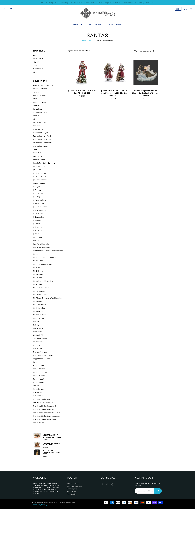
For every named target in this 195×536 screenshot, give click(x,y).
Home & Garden (39, 159)
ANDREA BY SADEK (40, 89)
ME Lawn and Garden (41, 288)
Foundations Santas (40, 146)
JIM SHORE (37, 170)
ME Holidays (37, 278)
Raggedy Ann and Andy (42, 359)
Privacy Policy (71, 494)
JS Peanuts (37, 220)
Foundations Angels (40, 132)
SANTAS (91, 41)
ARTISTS (36, 55)
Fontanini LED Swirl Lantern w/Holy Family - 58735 (51, 452)
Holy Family (37, 156)
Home (84, 41)
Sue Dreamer (38, 396)
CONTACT (37, 65)
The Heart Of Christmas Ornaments (46, 416)
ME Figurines (38, 274)
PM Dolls (36, 345)
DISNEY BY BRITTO (40, 122)
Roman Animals (39, 369)
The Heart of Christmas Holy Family (46, 413)
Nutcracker (37, 332)
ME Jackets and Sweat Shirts (43, 281)
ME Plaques (37, 301)
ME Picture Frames (40, 294)
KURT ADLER (38, 240)
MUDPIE (36, 321)
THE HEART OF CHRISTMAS (43, 402)
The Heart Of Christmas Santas (45, 419)
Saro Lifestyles (38, 389)
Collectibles (37, 109)
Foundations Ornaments (42, 143)
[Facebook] (102, 484)
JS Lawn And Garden (41, 207)
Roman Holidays (39, 375)
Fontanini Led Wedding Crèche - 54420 (51, 444)
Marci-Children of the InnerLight (45, 257)
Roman (35, 362)
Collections (94, 24)
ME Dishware (38, 271)
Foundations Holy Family (42, 136)
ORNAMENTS (38, 335)
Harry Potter (37, 153)
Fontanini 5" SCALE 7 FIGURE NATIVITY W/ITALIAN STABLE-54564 (52, 436)
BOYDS (35, 99)
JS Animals (37, 190)
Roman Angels (38, 365)
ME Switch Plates (39, 308)
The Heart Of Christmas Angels (45, 406)
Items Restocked (39, 166)
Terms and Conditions (74, 486)
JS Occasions (38, 213)
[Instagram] (112, 484)
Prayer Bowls (38, 348)
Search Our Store (72, 483)
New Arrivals (115, 24)
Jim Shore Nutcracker (41, 176)
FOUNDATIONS (38, 129)
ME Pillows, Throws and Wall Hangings (47, 298)
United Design (38, 423)
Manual (36, 254)
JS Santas (36, 224)
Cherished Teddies (40, 102)
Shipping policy (72, 489)
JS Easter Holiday (39, 200)
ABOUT (35, 62)
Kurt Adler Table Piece (41, 247)
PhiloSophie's (38, 342)
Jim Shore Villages (40, 180)
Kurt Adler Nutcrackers (42, 244)
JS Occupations (38, 217)
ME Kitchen (37, 284)
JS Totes (36, 234)
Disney (35, 72)
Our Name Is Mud (40, 338)
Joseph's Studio (39, 183)
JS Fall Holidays (38, 203)
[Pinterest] (107, 484)
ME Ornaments (39, 291)
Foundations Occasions (42, 139)
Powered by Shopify (39, 505)
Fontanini (36, 126)
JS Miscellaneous (39, 210)
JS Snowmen (37, 227)
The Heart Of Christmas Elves (44, 409)
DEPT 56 (36, 116)
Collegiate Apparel (40, 112)
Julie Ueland (37, 237)
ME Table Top (38, 311)
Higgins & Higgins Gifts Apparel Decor (47, 502)
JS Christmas (38, 193)
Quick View (82, 72)
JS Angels (36, 186)
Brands (77, 24)
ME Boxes (36, 267)
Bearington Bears (39, 95)
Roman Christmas (40, 372)
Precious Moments (40, 352)
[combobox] (149, 51)
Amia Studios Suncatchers (43, 85)
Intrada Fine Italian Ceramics (44, 163)
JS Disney (36, 197)
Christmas (37, 106)
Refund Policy (71, 491)
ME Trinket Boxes (39, 315)
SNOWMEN (37, 392)
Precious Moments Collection (44, 355)
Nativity (36, 325)
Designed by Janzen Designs (68, 502)
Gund (35, 149)
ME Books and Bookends (42, 264)
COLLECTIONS (38, 59)
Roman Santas (38, 382)
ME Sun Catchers (39, 305)
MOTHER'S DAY (39, 318)
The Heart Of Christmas (42, 399)
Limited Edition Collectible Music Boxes (48, 251)
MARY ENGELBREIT (40, 261)
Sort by (134, 51)
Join (158, 491)
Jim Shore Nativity (40, 173)
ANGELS (36, 92)
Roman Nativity (39, 379)
